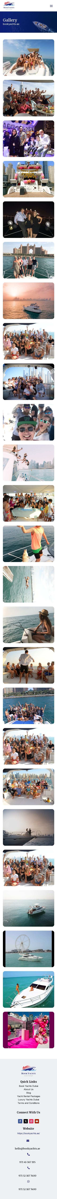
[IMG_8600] (28, 480)
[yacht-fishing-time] (28, 642)
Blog (28, 1092)
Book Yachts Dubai (28, 1086)
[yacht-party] (28, 763)
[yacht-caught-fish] (28, 561)
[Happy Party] (28, 399)
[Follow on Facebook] (20, 1121)
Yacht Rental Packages (28, 1096)
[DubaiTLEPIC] (28, 75)
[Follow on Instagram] (31, 1121)
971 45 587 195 (27, 1162)
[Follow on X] (26, 1121)
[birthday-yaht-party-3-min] (28, 1047)
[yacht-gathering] (28, 682)
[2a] (28, 196)
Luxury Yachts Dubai (28, 1099)
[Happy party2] (28, 439)
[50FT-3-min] (28, 966)
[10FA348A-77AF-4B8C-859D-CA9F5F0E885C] (28, 358)
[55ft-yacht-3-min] (28, 1006)
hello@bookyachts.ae (27, 1148)
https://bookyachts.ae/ (28, 1133)
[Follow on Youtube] (37, 1121)
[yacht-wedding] (28, 844)
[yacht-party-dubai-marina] (28, 804)
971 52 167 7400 (27, 1175)
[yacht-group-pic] (28, 723)
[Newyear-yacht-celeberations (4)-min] (28, 156)
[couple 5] (28, 318)
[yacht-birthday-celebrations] (28, 520)
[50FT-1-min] (28, 925)
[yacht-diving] (28, 601)
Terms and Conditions (29, 1103)
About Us (28, 1089)
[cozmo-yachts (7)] (28, 237)
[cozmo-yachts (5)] (28, 277)
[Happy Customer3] (28, 115)
